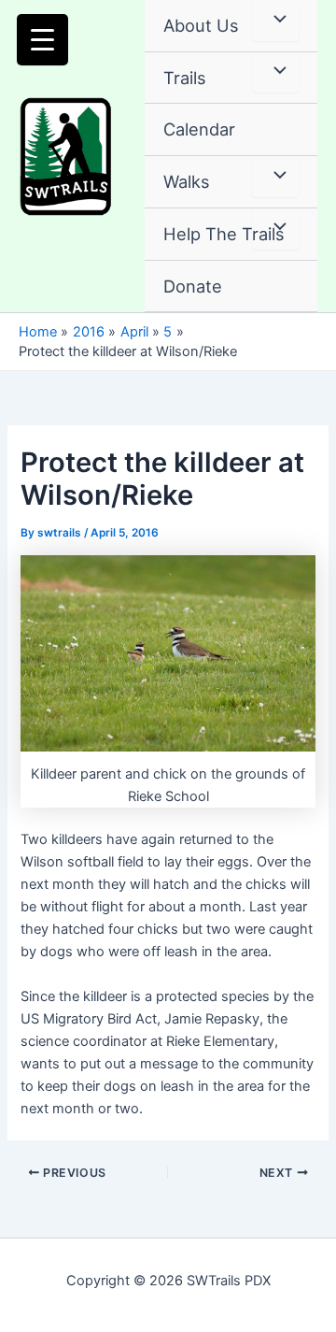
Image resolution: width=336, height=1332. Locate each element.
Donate (192, 286)
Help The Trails (224, 233)
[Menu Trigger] (42, 39)
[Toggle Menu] (275, 20)
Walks (186, 181)
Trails (184, 77)
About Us (201, 25)
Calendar (199, 129)
